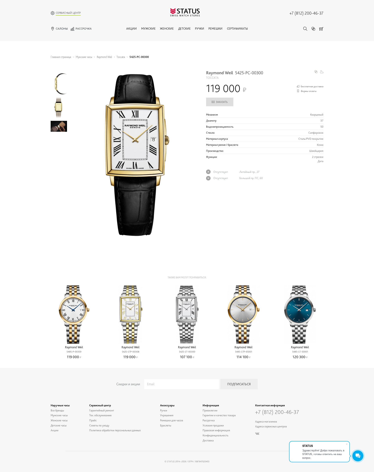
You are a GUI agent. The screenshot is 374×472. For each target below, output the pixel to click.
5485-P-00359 (74, 351)
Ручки (199, 28)
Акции (131, 28)
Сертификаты (237, 28)
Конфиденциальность (215, 435)
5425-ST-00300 (187, 351)
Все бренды (57, 410)
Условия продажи (213, 425)
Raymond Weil (104, 56)
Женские (167, 28)
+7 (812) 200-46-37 (306, 13)
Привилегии (210, 410)
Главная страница (61, 56)
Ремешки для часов (171, 420)
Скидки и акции (128, 384)
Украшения (166, 415)
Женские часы (59, 420)
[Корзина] (321, 29)
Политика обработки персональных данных (115, 430)
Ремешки (215, 28)
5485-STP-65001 (243, 351)
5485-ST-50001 (300, 351)
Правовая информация (216, 430)
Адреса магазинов (266, 421)
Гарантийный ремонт (101, 410)
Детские (184, 28)
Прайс (93, 420)
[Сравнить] (313, 29)
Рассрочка (209, 420)
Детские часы (59, 425)
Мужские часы (84, 56)
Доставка (208, 440)
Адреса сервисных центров (271, 426)
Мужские (148, 28)
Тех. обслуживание (100, 415)
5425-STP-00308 (130, 351)
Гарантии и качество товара (219, 415)
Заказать (222, 101)
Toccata (120, 56)
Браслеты (165, 425)
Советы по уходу (99, 425)
